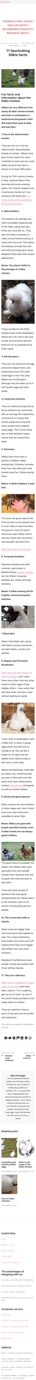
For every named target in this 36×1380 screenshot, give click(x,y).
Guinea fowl (16, 785)
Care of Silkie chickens (8, 1200)
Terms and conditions (10, 1262)
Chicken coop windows (9, 1058)
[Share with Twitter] (10, 1038)
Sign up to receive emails (12, 1332)
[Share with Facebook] (6, 1038)
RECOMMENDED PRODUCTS (17, 29)
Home (3, 1239)
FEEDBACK (9, 21)
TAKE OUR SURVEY (17, 25)
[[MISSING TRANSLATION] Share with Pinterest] (14, 1038)
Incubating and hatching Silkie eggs (9, 1164)
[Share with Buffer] (26, 1038)
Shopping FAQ (7, 1338)
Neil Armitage (11, 43)
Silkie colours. (27, 1057)
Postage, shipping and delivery (14, 1320)
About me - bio (7, 1245)
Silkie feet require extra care (15, 549)
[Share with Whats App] (30, 1038)
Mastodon (5, 2)
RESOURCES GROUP (17, 33)
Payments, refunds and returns (15, 1326)
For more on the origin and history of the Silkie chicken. (16, 200)
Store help (6, 1315)
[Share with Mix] (18, 1038)
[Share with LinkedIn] (22, 1038)
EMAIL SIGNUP (24, 21)
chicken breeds (25, 572)
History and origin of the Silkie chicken (25, 1164)
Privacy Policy (7, 1251)
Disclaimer (6, 1256)
